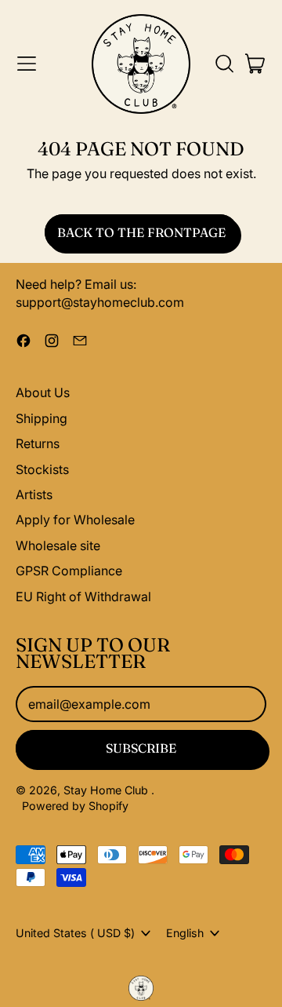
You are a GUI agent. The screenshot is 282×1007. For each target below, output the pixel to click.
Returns (38, 443)
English (185, 933)
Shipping (41, 418)
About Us (43, 392)
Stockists (42, 469)
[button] (224, 64)
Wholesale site (58, 545)
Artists (34, 494)
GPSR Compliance (69, 570)
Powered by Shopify (75, 805)
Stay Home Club (107, 790)
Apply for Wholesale (75, 519)
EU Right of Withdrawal (83, 596)
